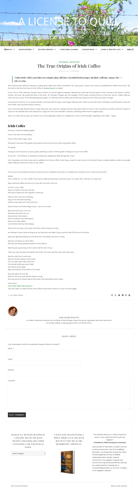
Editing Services (45, 49)
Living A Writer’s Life (111, 49)
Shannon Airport (49, 88)
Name (11, 348)
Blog (129, 49)
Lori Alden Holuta (16, 295)
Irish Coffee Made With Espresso (20, 286)
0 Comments (74, 71)
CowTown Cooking (69, 49)
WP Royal (24, 486)
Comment (11, 380)
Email (10, 359)
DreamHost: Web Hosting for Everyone (110, 442)
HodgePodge (88, 49)
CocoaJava (63, 62)
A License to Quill (69, 21)
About (9, 49)
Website (11, 370)
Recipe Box (74, 62)
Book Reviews (25, 49)
